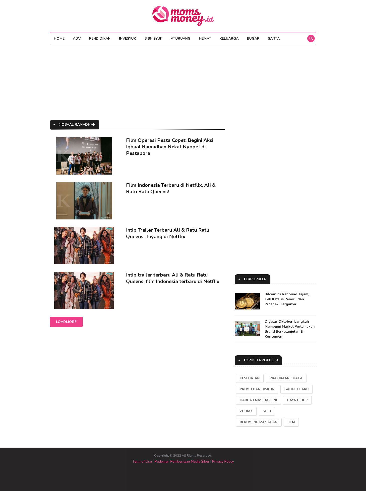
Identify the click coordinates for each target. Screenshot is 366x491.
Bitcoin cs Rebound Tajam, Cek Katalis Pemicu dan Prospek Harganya (287, 299)
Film (291, 422)
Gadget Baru (296, 389)
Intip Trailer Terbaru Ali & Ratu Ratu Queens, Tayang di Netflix (167, 233)
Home (59, 38)
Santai (274, 38)
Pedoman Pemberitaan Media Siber (182, 461)
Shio (267, 411)
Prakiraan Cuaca (286, 378)
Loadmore (66, 321)
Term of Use (142, 461)
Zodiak (246, 411)
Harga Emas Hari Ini (258, 400)
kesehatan (250, 378)
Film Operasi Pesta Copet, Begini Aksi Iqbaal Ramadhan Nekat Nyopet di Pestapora (169, 147)
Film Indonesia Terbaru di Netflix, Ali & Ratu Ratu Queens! (171, 188)
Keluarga (229, 38)
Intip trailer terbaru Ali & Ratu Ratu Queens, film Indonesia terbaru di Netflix (172, 278)
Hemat (205, 38)
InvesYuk (127, 38)
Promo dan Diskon (257, 389)
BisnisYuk (153, 38)
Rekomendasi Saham (259, 422)
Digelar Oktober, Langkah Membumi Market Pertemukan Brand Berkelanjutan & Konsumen (290, 329)
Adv (77, 38)
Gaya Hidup (297, 400)
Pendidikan (100, 38)
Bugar (253, 38)
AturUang (180, 38)
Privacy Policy (223, 461)
